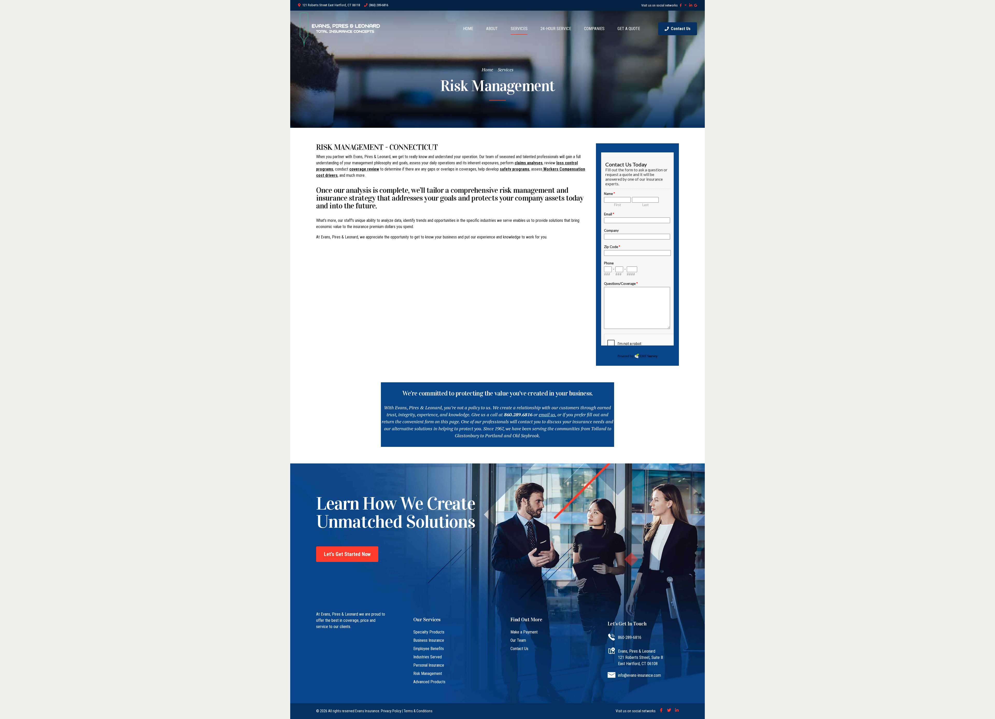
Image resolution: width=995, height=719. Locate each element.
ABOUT (492, 28)
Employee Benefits (428, 648)
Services (506, 69)
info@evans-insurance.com (639, 675)
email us (547, 414)
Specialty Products (428, 632)
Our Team (518, 640)
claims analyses (529, 162)
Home (487, 69)
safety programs (514, 169)
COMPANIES (594, 28)
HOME (468, 28)
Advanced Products (429, 681)
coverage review (364, 169)
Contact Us (519, 648)
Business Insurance (428, 640)
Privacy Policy (391, 711)
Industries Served (427, 656)
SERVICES (519, 28)
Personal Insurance (428, 665)
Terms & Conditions (418, 711)
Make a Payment (524, 632)
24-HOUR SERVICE (556, 28)
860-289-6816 (629, 637)
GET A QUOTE (628, 28)
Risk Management (427, 673)
